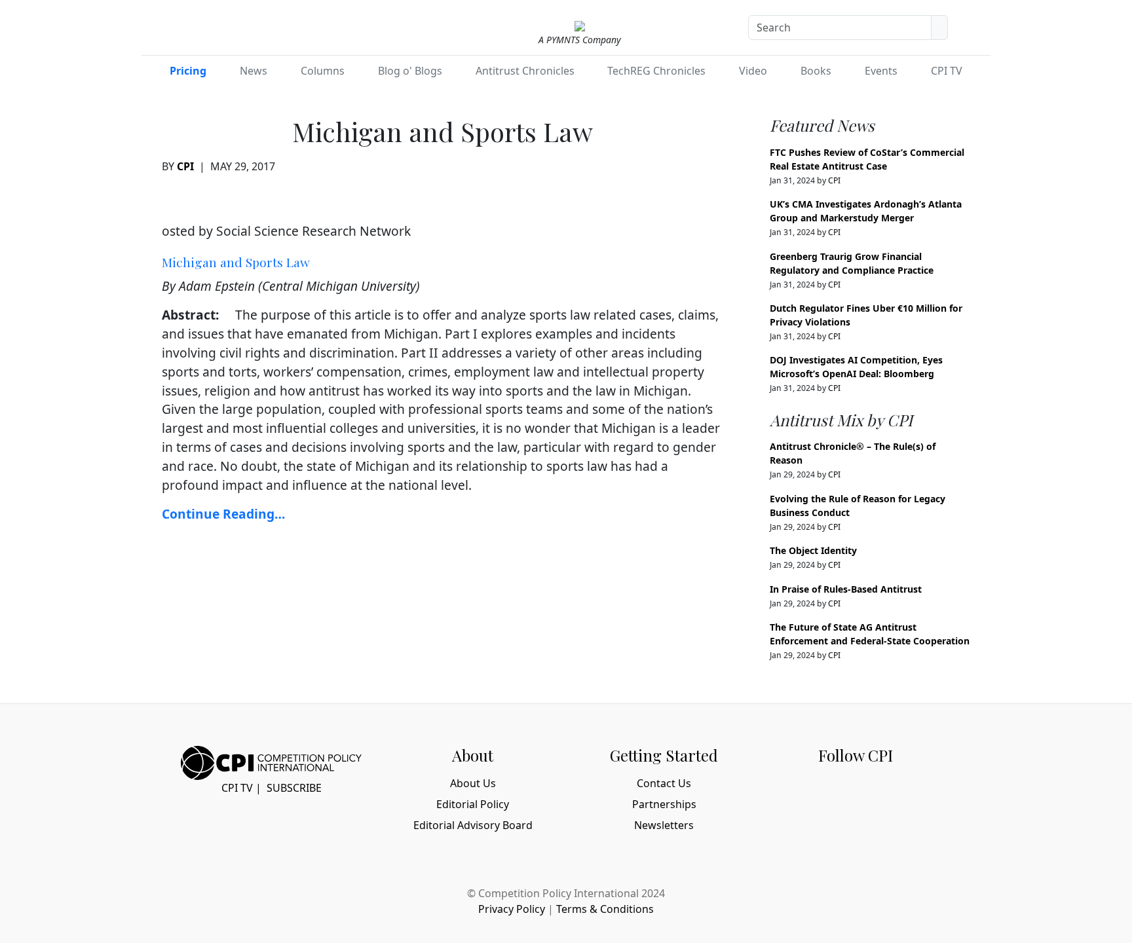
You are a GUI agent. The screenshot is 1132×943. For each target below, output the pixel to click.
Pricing (188, 71)
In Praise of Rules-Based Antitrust (846, 589)
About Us (473, 783)
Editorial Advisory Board (473, 825)
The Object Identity (813, 550)
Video (753, 71)
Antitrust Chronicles (525, 71)
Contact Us (664, 783)
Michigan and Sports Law (236, 261)
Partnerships (664, 804)
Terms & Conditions (605, 909)
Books (816, 71)
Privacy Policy (511, 909)
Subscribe (294, 788)
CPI (185, 166)
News (253, 71)
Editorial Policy (472, 804)
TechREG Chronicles (656, 71)
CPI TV (946, 71)
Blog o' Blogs (410, 71)
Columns (323, 71)
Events (881, 71)
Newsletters (664, 825)
